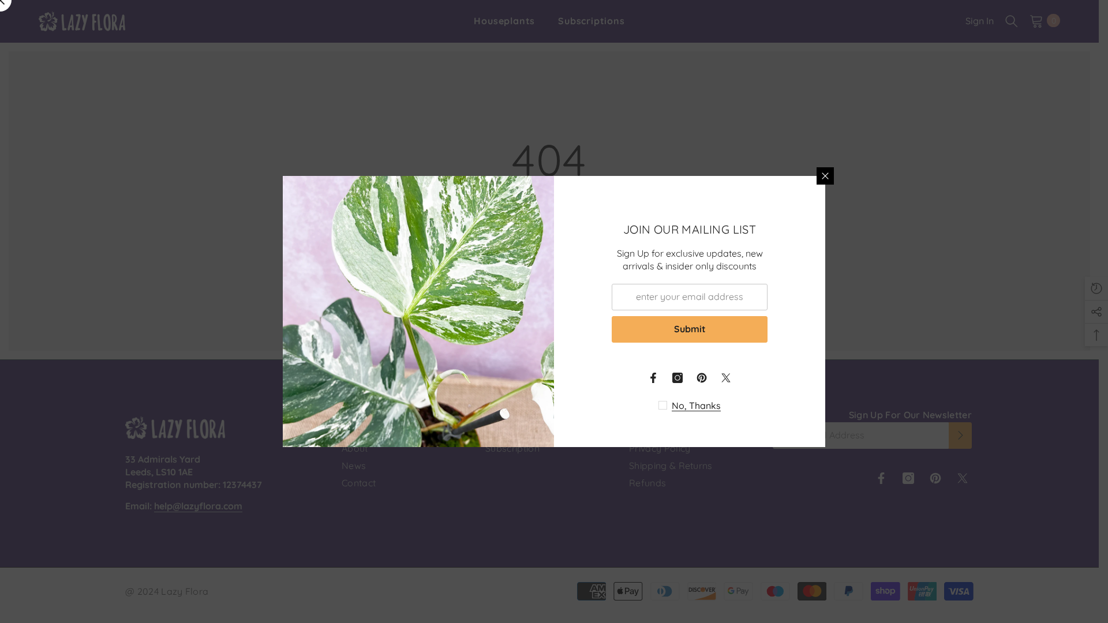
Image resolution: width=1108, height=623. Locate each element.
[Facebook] (653, 378)
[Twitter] (726, 378)
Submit (690, 329)
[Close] (825, 176)
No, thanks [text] (696, 405)
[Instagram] (677, 378)
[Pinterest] (702, 378)
